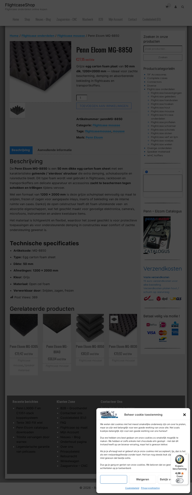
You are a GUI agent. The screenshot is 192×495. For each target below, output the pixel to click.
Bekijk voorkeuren (172, 479)
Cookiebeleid (132, 488)
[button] (184, 415)
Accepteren (114, 479)
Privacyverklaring (150, 488)
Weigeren (142, 479)
